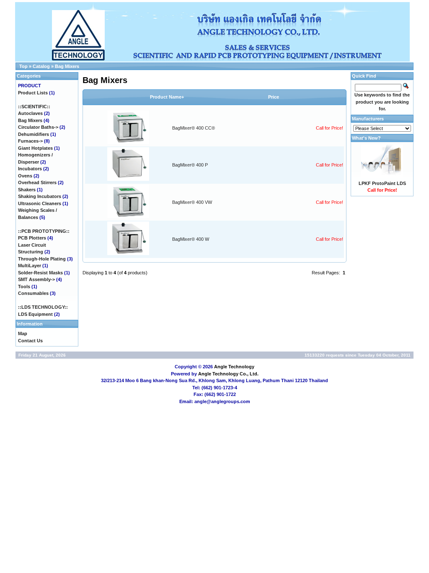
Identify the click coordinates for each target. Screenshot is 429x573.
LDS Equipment (35, 314)
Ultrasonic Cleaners (39, 203)
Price (273, 96)
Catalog (41, 66)
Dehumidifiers (33, 134)
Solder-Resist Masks (40, 272)
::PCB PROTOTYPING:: (44, 231)
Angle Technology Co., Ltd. (228, 373)
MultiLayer (29, 265)
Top (23, 66)
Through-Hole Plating (42, 258)
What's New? (366, 138)
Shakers (27, 189)
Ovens (25, 175)
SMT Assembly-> (36, 279)
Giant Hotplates (35, 148)
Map (22, 333)
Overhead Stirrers (37, 182)
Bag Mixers (67, 66)
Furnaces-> (30, 140)
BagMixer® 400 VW (192, 202)
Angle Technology (234, 366)
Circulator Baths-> (38, 127)
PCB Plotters (32, 237)
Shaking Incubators (39, 196)
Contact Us (30, 340)
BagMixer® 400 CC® (193, 127)
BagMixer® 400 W (190, 239)
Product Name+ (167, 96)
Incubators (30, 168)
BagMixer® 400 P (190, 164)
